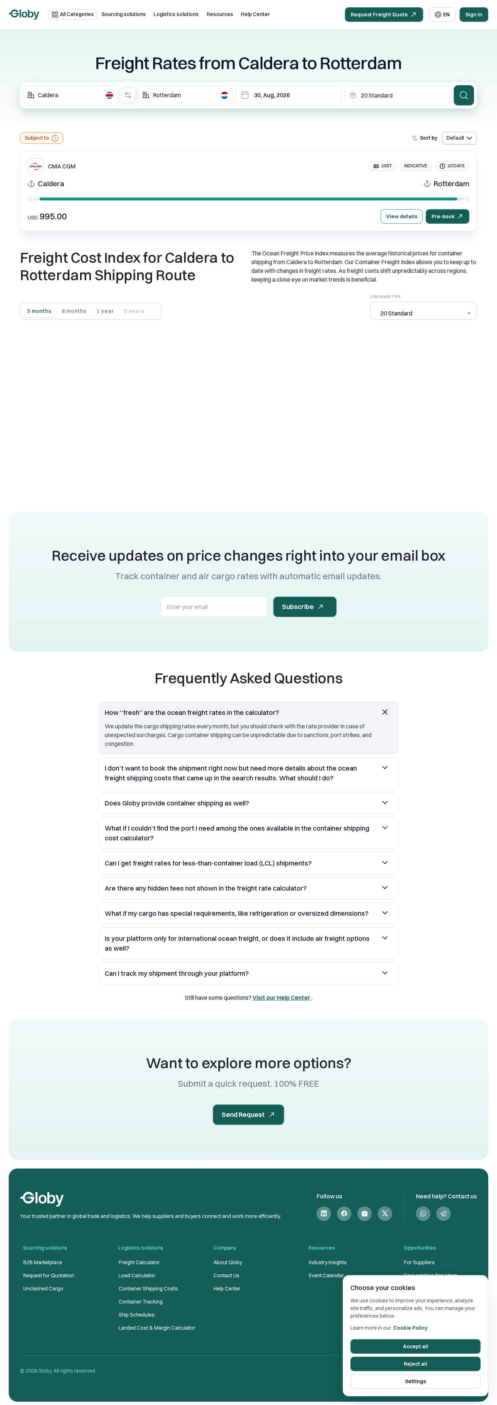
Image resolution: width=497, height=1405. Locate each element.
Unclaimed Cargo (43, 1288)
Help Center (255, 14)
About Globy (228, 1262)
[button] (248, 712)
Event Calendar (326, 1275)
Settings (415, 1381)
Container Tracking (141, 1301)
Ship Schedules (137, 1315)
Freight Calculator (139, 1262)
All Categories (77, 14)
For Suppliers (419, 1262)
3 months (39, 311)
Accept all (415, 1346)
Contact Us (226, 1275)
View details (401, 216)
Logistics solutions (176, 14)
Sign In (473, 14)
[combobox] (70, 95)
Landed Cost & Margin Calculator (157, 1328)
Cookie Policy (410, 1328)
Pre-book (443, 216)
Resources (220, 14)
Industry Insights (328, 1262)
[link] (324, 1213)
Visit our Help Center (282, 997)
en (446, 14)
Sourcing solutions (124, 14)
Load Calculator (137, 1275)
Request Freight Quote (379, 14)
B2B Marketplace (42, 1262)
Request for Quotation (48, 1275)
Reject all (415, 1364)
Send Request (243, 1114)
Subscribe (298, 606)
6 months (74, 311)
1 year (105, 311)
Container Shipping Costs (148, 1288)
